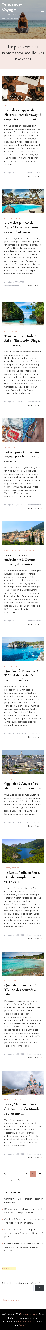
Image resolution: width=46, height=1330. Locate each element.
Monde (7, 1100)
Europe (17, 218)
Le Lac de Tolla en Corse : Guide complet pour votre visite (22, 877)
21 (41, 1173)
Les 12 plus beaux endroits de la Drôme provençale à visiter (20, 559)
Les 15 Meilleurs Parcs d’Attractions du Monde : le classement (22, 1109)
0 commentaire (34, 172)
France (32, 550)
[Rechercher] (39, 1288)
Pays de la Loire (20, 779)
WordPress (24, 1325)
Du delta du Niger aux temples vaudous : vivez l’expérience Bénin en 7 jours (23, 1233)
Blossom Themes (25, 1321)
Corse (7, 868)
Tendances (9, 105)
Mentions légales (11, 1300)
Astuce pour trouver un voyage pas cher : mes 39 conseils (21, 456)
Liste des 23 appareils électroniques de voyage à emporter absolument (22, 114)
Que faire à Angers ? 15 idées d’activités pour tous (22, 785)
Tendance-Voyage (29, 1314)
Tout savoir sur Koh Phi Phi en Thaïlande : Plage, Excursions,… (22, 340)
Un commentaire (11, 286)
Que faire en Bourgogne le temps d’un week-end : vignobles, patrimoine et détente (23, 1247)
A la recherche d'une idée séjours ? (21, 1283)
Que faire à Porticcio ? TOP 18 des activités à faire (20, 990)
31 (13, 1180)
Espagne (8, 218)
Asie (6, 331)
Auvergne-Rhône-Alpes (15, 550)
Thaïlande (15, 331)
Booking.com (9, 1268)
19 (26, 1173)
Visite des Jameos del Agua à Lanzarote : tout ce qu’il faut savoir (21, 227)
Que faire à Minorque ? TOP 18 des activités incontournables (21, 675)
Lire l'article (33, 176)
